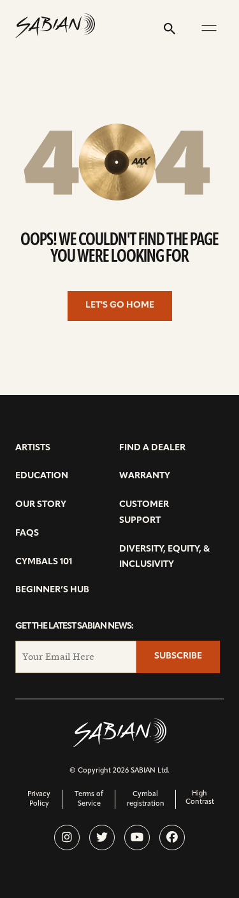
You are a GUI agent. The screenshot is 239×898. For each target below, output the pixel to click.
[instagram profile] (67, 837)
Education (41, 476)
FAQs (27, 533)
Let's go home (119, 305)
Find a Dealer (152, 448)
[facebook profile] (172, 837)
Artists (32, 448)
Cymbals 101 (43, 562)
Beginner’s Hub (52, 590)
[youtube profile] (137, 837)
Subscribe (178, 656)
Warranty (144, 476)
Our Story (40, 505)
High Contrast (199, 798)
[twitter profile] (102, 837)
